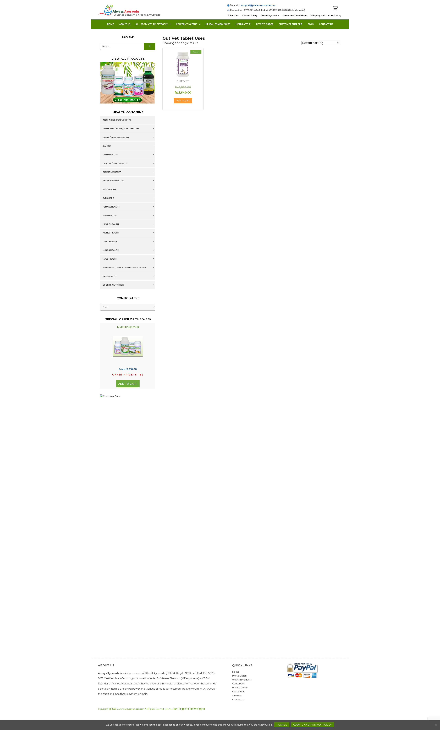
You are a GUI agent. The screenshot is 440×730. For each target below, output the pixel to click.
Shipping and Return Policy (325, 15)
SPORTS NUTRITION (113, 285)
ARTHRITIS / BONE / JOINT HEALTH (121, 129)
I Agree (282, 724)
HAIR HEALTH (110, 215)
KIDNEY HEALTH (111, 233)
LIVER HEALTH (110, 241)
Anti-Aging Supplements (117, 120)
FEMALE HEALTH (111, 207)
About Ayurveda (270, 15)
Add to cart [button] (183, 100)
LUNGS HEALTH (111, 250)
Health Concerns (186, 24)
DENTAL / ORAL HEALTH (115, 163)
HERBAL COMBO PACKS (218, 24)
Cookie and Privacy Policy (312, 724)
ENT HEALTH (109, 189)
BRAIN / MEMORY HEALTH (116, 137)
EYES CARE (108, 198)
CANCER (107, 146)
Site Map (237, 695)
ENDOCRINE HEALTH (113, 181)
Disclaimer (238, 691)
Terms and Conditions (294, 15)
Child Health (110, 155)
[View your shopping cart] (335, 8)
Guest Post (238, 683)
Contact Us (326, 24)
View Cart (233, 15)
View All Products (241, 679)
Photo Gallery (249, 15)
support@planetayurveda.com (258, 5)
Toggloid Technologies (191, 708)
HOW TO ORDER (264, 24)
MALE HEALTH (110, 259)
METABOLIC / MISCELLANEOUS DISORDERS (124, 267)
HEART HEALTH (111, 224)
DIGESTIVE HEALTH (112, 172)
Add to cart (127, 383)
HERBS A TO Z (243, 24)
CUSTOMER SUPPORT (290, 24)
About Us (124, 24)
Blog (311, 24)
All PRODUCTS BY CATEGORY (152, 24)
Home (110, 24)
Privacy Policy (240, 687)
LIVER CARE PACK (128, 327)
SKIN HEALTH (109, 276)
